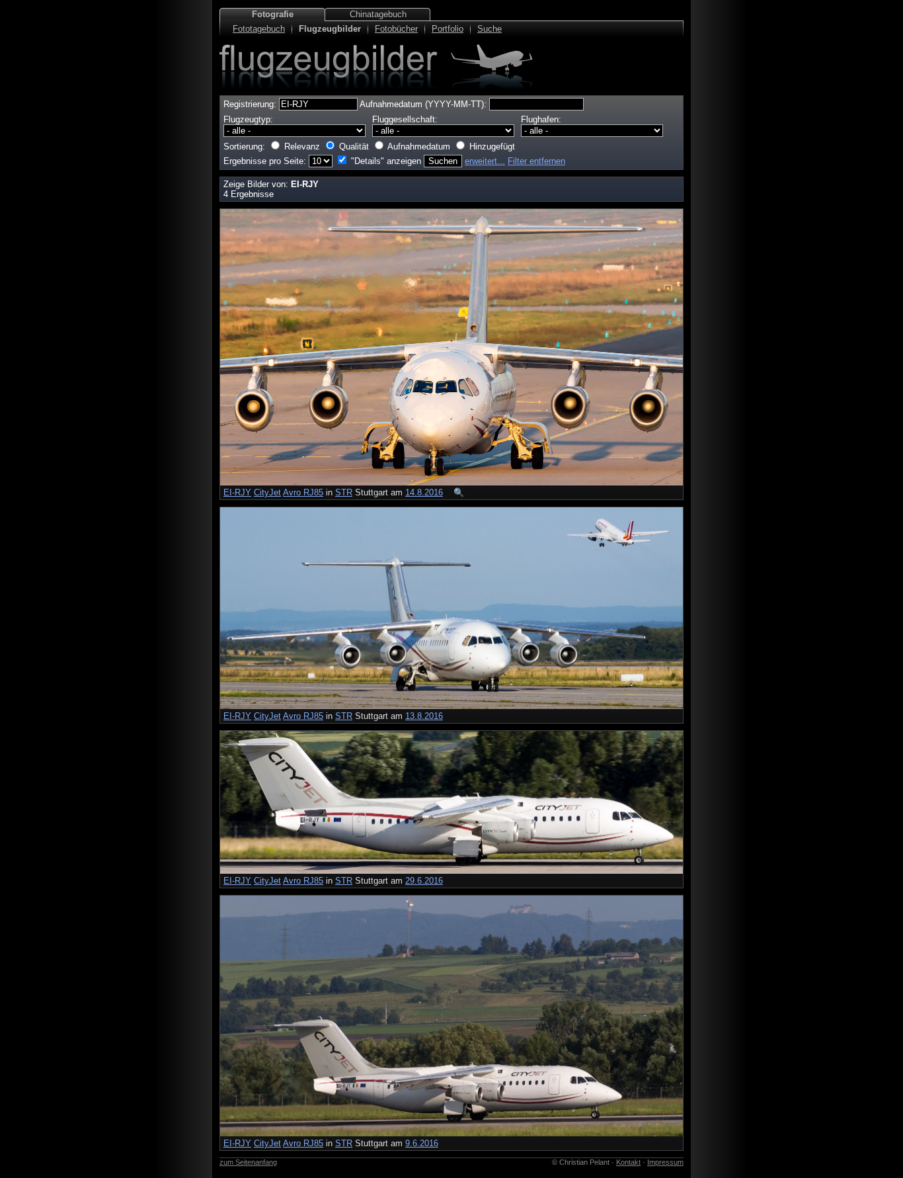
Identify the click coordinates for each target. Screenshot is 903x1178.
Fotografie (273, 14)
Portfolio (447, 29)
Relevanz (302, 146)
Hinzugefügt (492, 146)
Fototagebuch (259, 29)
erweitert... (485, 161)
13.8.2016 (424, 716)
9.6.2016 (421, 1143)
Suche (489, 29)
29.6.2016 (424, 881)
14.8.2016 (424, 492)
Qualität (354, 146)
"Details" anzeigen (386, 161)
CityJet (267, 492)
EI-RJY (237, 492)
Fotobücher (396, 29)
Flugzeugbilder (330, 29)
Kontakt (628, 1162)
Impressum (665, 1162)
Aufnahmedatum (418, 146)
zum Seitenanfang (248, 1162)
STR (343, 492)
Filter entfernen (536, 161)
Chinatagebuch (378, 14)
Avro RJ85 (303, 492)
